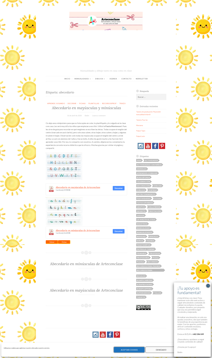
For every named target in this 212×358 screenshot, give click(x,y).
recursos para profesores (144, 270)
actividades (151, 160)
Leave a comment (99, 115)
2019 (139, 160)
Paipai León (140, 136)
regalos (141, 276)
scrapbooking (144, 284)
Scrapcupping (144, 289)
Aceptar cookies (129, 350)
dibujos (141, 190)
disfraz (153, 190)
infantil (141, 211)
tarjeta (141, 297)
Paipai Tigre (140, 131)
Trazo (122, 103)
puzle (156, 258)
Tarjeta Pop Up (142, 120)
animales (141, 169)
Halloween (154, 207)
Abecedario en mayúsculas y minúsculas (86, 107)
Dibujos (99, 79)
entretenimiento (146, 194)
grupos (141, 207)
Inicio (67, 79)
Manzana (139, 125)
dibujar (158, 186)
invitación (155, 211)
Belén (87, 115)
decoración (143, 186)
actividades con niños (149, 165)
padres (150, 241)
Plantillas (93, 103)
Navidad (141, 236)
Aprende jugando (56, 103)
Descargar (119, 188)
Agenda (113, 79)
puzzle (140, 262)
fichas (157, 198)
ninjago (153, 236)
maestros (142, 224)
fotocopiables (145, 203)
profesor (155, 253)
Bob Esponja (143, 177)
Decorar (72, 103)
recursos (153, 262)
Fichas (82, 103)
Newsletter (142, 79)
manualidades (144, 232)
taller (157, 293)
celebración (143, 182)
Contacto (126, 79)
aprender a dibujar (147, 173)
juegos (140, 215)
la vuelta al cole (146, 220)
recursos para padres (148, 266)
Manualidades (81, 79)
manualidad (143, 228)
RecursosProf (109, 103)
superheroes (143, 293)
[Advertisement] (106, 51)
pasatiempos (143, 245)
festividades (144, 198)
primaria (141, 253)
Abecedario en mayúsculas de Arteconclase (78, 187)
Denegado (161, 350)
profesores (143, 258)
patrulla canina (145, 249)
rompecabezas (144, 280)
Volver (51, 242)
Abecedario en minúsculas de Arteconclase (78, 230)
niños (140, 241)
